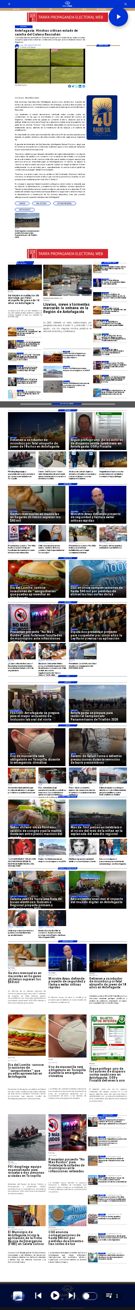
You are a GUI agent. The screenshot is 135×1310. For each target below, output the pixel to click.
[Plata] (97, 393)
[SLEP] (93, 1160)
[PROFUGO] (97, 337)
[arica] (93, 1238)
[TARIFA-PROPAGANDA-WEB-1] (67, 21)
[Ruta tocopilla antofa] (93, 1180)
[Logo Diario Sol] (67, 6)
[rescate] (97, 351)
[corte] (12, 394)
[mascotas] (97, 269)
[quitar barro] (93, 1141)
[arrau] (97, 283)
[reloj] (93, 1122)
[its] (93, 1257)
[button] (22, 203)
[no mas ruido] (97, 365)
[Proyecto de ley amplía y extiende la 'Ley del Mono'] (93, 1218)
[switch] (89, 1296)
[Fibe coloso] (97, 379)
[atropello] (97, 296)
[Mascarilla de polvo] (97, 324)
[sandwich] (97, 310)
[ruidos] (93, 1199)
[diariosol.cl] (9, 5)
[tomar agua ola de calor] (12, 382)
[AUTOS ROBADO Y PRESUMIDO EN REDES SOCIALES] (12, 357)
